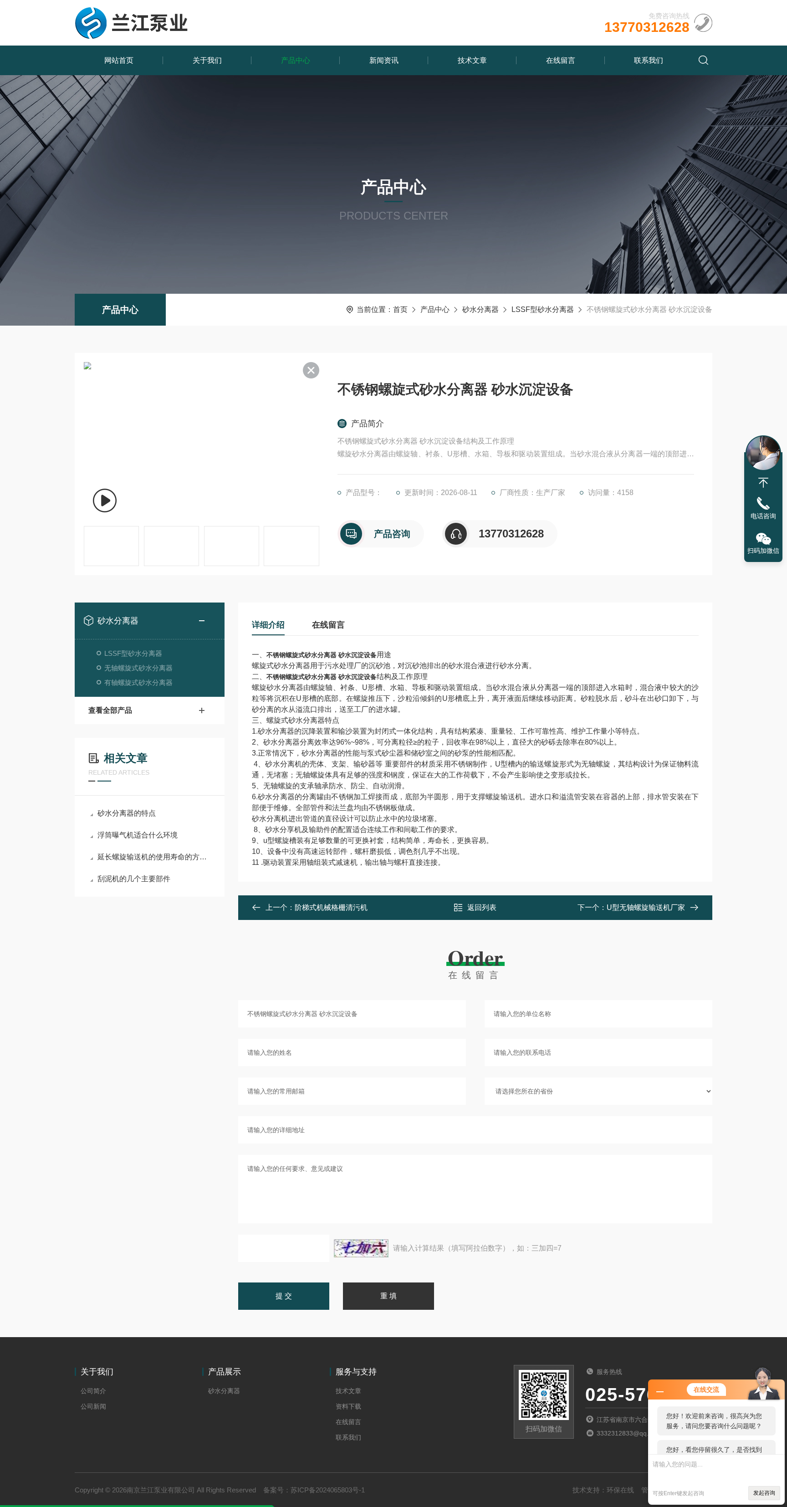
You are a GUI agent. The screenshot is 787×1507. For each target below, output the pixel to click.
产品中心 (295, 60)
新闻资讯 (384, 60)
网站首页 (118, 60)
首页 (400, 309)
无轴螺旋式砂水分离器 (138, 668)
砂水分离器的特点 (126, 813)
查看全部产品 (110, 710)
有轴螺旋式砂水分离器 (138, 682)
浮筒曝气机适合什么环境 (137, 835)
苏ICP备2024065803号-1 (328, 1490)
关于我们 (207, 60)
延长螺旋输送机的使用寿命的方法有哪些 (154, 857)
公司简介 (93, 1391)
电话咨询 (763, 516)
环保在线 (620, 1490)
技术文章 (472, 60)
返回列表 (481, 907)
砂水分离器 (480, 309)
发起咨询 (764, 1493)
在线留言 (560, 60)
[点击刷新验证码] (361, 1248)
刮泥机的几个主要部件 (133, 879)
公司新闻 (93, 1406)
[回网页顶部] (763, 483)
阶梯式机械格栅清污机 (331, 907)
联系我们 (648, 60)
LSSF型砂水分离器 (542, 309)
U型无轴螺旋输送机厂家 (646, 907)
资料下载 (348, 1406)
